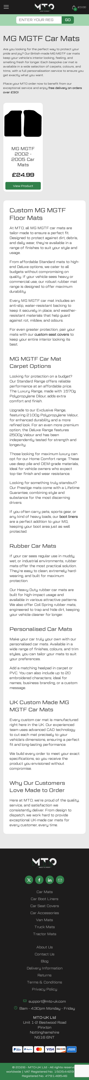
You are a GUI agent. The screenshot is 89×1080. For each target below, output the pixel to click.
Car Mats (44, 892)
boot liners (68, 517)
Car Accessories (44, 913)
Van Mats (44, 920)
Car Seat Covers (44, 906)
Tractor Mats (44, 934)
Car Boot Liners (44, 899)
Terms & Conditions (44, 982)
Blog (44, 961)
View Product (23, 186)
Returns (44, 975)
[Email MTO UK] (60, 880)
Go (68, 20)
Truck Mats (44, 927)
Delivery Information (45, 968)
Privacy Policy (44, 989)
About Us (44, 947)
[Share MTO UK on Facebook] (39, 880)
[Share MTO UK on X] (29, 880)
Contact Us (44, 954)
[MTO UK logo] (45, 8)
